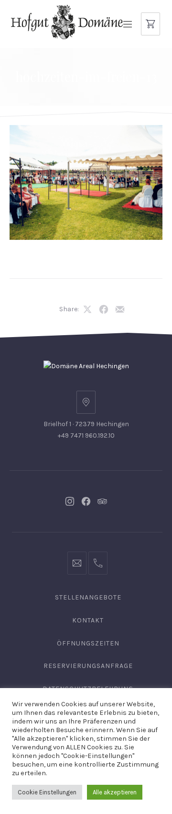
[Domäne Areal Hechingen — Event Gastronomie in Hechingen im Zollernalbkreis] (67, 21)
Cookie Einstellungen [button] (47, 792)
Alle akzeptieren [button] (115, 792)
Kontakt (88, 620)
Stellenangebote (88, 597)
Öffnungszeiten (88, 643)
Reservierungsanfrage (88, 666)
